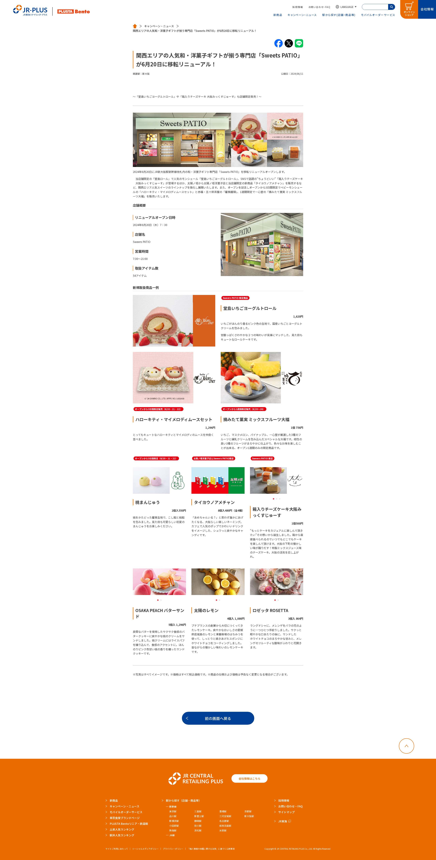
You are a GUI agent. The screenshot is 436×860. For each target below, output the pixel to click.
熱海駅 (172, 830)
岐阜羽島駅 (225, 825)
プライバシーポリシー (173, 848)
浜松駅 (197, 830)
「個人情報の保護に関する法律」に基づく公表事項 (211, 848)
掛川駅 (197, 825)
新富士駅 (199, 816)
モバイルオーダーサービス (126, 812)
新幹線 (172, 806)
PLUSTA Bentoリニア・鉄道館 (129, 824)
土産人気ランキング (122, 829)
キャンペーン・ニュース (302, 15)
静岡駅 (197, 821)
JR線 (172, 835)
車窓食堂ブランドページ (125, 818)
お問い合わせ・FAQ (319, 7)
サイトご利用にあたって (117, 848)
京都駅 (248, 811)
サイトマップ (286, 812)
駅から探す (339, 15)
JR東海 (282, 821)
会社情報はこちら (249, 778)
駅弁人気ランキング (122, 835)
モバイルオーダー (378, 15)
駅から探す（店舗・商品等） (183, 800)
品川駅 (172, 816)
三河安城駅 (225, 816)
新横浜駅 (174, 821)
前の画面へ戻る (218, 718)
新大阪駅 (249, 816)
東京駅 (172, 811)
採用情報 (297, 7)
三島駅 (197, 811)
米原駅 (223, 830)
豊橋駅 (223, 811)
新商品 (277, 15)
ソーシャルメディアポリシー (145, 848)
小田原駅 (174, 825)
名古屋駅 (224, 821)
